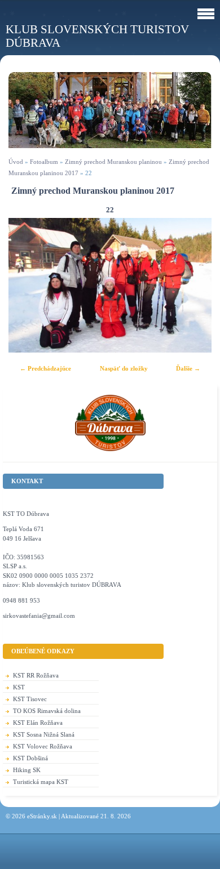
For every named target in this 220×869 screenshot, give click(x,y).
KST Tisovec (30, 699)
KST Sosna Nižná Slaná (43, 734)
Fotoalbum (44, 161)
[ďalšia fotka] (193, 285)
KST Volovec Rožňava (42, 746)
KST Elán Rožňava (38, 722)
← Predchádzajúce (45, 368)
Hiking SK (27, 769)
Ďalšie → (188, 368)
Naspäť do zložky (124, 368)
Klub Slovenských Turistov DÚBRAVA (97, 36)
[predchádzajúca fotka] (26, 285)
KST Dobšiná (30, 758)
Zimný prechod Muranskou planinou (113, 161)
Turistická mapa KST (40, 781)
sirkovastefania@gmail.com (39, 615)
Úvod (15, 161)
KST (19, 687)
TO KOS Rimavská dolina (47, 710)
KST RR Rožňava (36, 675)
